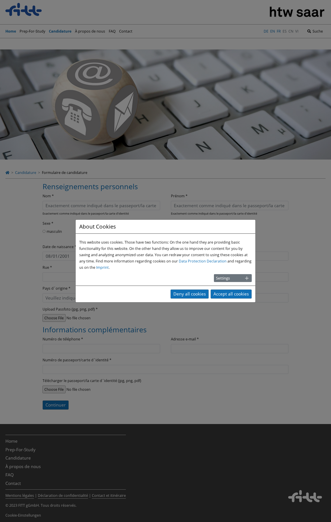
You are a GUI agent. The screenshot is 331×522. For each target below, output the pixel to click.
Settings (223, 278)
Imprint (102, 267)
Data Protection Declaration (203, 261)
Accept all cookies (231, 294)
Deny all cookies (189, 294)
